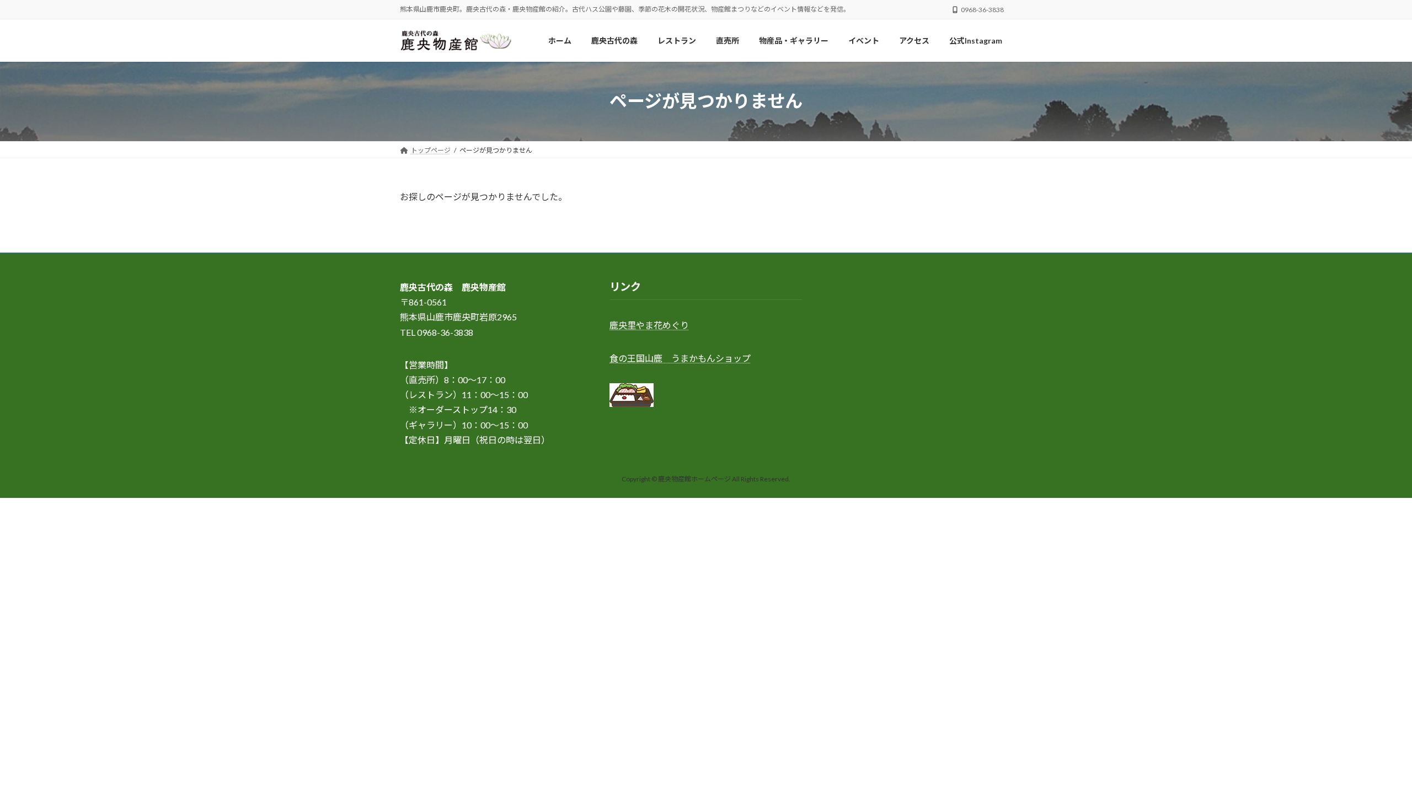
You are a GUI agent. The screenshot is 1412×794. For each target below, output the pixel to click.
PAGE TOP (1371, 759)
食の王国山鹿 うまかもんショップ (680, 358)
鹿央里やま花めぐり (649, 325)
